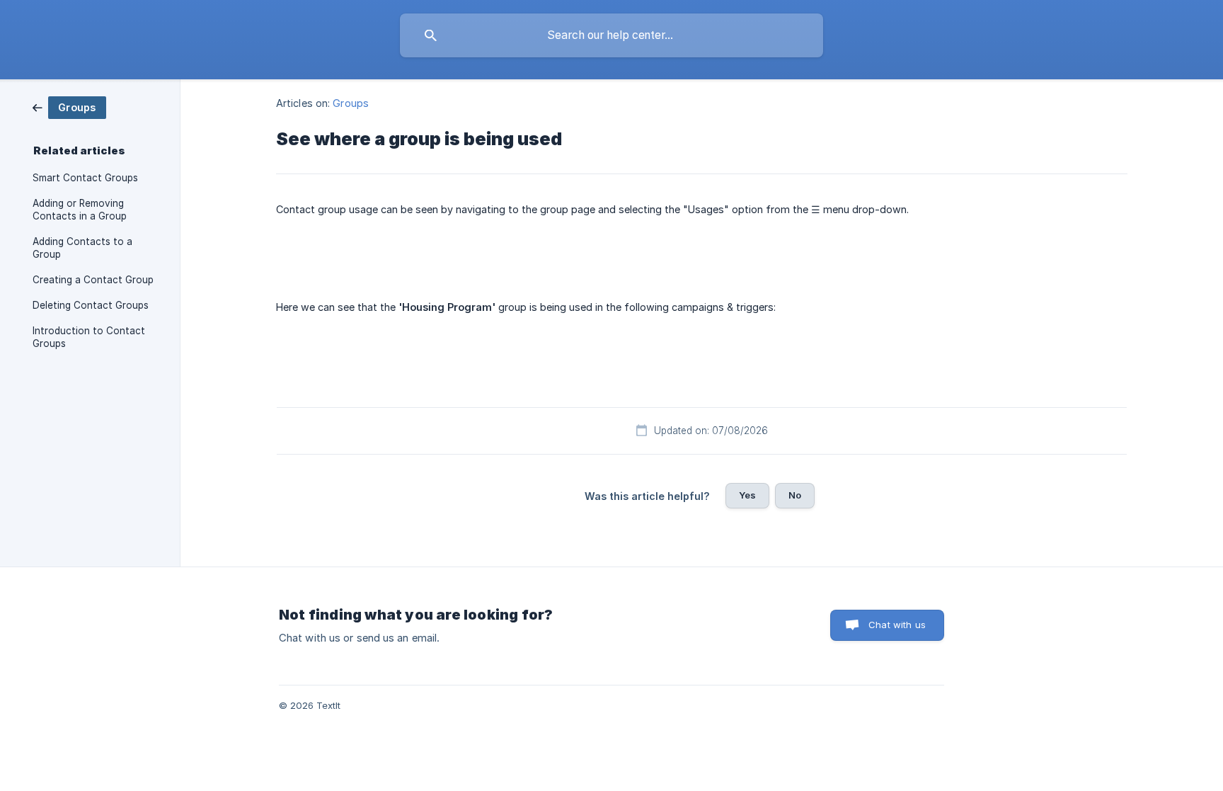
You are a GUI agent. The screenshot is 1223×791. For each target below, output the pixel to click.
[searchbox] (611, 35)
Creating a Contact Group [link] (93, 279)
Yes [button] (747, 495)
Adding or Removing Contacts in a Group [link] (80, 210)
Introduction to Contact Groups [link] (89, 337)
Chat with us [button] (897, 624)
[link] (69, 106)
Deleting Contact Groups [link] (91, 305)
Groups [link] (351, 103)
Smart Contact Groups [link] (85, 177)
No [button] (794, 495)
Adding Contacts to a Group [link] (82, 248)
